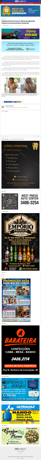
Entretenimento (30, 3)
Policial (16, 3)
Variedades (21, 3)
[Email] (20, 102)
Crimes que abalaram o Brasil (18, 139)
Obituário (3, 274)
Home (19, 458)
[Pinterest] (15, 102)
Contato (22, 458)
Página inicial (4, 19)
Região (13, 3)
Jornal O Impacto (9, 106)
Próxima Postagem (36, 136)
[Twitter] (13, 102)
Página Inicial (3, 3)
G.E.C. (10, 139)
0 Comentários (22, 25)
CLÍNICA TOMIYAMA (5, 139)
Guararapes (8, 3)
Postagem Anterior (4, 136)
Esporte (25, 3)
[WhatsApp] (18, 102)
